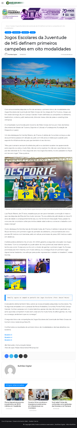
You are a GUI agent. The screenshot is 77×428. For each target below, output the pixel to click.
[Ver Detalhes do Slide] (38, 14)
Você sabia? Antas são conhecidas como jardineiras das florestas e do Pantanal (61, 404)
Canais (13, 26)
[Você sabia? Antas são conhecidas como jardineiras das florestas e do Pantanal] (62, 395)
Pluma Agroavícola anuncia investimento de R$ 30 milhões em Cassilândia (14, 404)
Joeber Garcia (33, 421)
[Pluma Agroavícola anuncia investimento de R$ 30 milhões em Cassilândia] (15, 395)
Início (8, 26)
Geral (32, 32)
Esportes (25, 32)
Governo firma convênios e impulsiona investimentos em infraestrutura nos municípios (37, 405)
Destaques (16, 32)
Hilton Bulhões (70, 424)
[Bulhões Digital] (15, 2)
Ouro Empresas (7, 421)
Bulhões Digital (12, 54)
